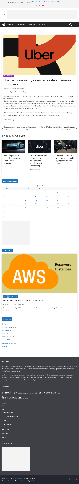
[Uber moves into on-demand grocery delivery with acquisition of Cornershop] (39, 142)
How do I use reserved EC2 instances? (24, 300)
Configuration (13, 296)
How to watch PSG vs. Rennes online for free (45, 2)
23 (68, 204)
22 (58, 204)
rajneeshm (21, 88)
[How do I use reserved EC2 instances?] (39, 273)
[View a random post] (75, 24)
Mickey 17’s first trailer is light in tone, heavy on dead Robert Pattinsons (57, 128)
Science (4, 340)
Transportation (8, 75)
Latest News (5, 337)
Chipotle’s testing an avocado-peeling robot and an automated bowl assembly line (20, 128)
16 (68, 200)
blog (5, 296)
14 (47, 200)
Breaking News (6, 327)
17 (3, 204)
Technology (7, 424)
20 (36, 204)
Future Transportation (10, 416)
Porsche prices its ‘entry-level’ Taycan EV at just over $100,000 (11, 159)
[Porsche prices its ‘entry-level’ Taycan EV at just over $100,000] (13, 142)
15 (58, 200)
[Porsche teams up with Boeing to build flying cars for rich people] (65, 142)
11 (14, 200)
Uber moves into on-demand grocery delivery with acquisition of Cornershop (39, 160)
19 (25, 204)
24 (3, 207)
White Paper (21, 24)
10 (3, 200)
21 (47, 204)
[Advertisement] (42, 14)
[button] (12, 24)
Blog (9, 24)
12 (25, 200)
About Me (32, 24)
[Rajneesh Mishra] (4, 24)
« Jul (3, 216)
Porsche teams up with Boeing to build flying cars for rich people (65, 159)
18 (14, 204)
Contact (42, 24)
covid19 (4, 333)
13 (36, 200)
